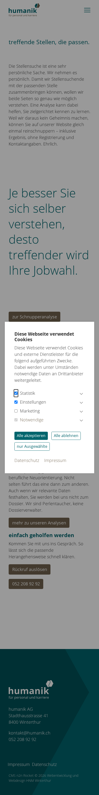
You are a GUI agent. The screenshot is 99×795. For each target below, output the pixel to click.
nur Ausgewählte (32, 446)
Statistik (27, 393)
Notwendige (31, 420)
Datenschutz (26, 460)
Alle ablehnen (66, 435)
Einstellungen (33, 402)
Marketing (30, 411)
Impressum (55, 460)
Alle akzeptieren (31, 435)
